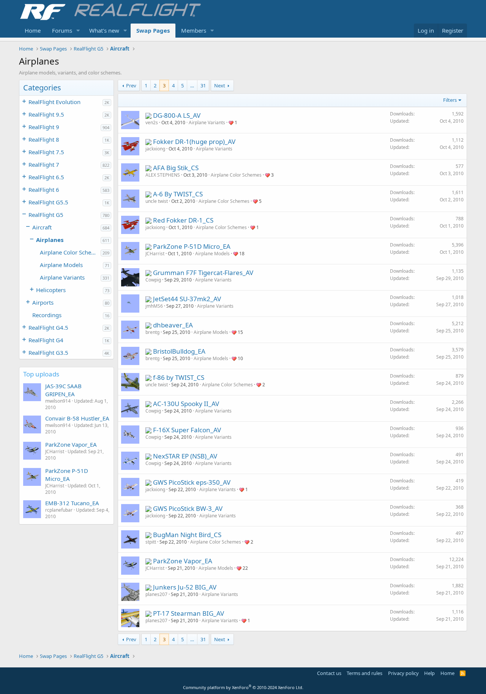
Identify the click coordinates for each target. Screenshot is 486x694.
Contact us (329, 673)
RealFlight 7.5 (46, 152)
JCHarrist (154, 253)
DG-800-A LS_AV (176, 115)
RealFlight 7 (43, 164)
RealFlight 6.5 (46, 177)
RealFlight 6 (43, 189)
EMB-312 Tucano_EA (72, 503)
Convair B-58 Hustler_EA (77, 418)
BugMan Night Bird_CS (187, 534)
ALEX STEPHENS (162, 175)
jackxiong (155, 148)
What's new (104, 30)
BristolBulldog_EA (179, 351)
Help (429, 673)
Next (219, 85)
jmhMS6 (154, 306)
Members (193, 30)
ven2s (151, 122)
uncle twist (156, 201)
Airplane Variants (62, 277)
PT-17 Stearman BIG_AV (188, 613)
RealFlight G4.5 (48, 327)
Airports (43, 302)
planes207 (156, 594)
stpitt (150, 542)
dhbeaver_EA (173, 325)
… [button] (192, 85)
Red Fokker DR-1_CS (183, 220)
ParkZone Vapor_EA (71, 444)
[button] (78, 31)
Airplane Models (61, 265)
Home (33, 30)
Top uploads (41, 374)
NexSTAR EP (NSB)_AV (185, 456)
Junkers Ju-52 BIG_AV (184, 587)
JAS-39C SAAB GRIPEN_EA (63, 390)
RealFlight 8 (43, 139)
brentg (152, 332)
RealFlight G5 (45, 214)
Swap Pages (153, 30)
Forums (62, 30)
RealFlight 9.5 (46, 114)
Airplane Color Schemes (70, 252)
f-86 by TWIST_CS (178, 377)
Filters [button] (450, 99)
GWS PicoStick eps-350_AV (191, 482)
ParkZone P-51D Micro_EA (66, 474)
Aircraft (42, 227)
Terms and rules (364, 673)
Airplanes (49, 239)
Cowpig (153, 280)
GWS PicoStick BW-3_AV (187, 508)
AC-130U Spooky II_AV (186, 403)
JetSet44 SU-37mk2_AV (187, 298)
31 (203, 85)
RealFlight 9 (43, 127)
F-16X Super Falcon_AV (187, 429)
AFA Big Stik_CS (176, 167)
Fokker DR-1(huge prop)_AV (194, 141)
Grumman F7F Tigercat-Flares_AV (203, 272)
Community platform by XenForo (243, 687)
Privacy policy (403, 673)
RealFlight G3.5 (48, 352)
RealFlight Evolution (54, 102)
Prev (131, 85)
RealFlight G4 (45, 340)
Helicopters (51, 290)
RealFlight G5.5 (48, 202)
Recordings (47, 315)
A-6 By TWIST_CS (178, 194)
